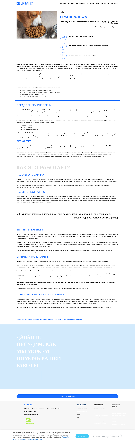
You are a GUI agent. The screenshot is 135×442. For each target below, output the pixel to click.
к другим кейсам (68, 396)
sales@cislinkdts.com (32, 414)
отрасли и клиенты (82, 3)
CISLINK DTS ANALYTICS (117, 410)
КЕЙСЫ (78, 414)
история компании (82, 408)
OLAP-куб (114, 421)
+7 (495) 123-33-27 (31, 411)
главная (63, 3)
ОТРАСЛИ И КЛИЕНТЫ (82, 411)
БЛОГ (78, 417)
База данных (115, 418)
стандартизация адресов (118, 424)
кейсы (92, 3)
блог (97, 3)
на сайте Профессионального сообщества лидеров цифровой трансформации (59, 319)
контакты (114, 3)
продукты (71, 3)
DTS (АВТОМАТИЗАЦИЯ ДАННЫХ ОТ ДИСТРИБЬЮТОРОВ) (99, 410)
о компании (105, 3)
